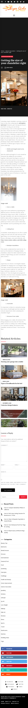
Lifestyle (3, 597)
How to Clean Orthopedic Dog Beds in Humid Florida (14, 520)
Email (17, 465)
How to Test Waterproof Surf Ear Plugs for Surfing (15, 525)
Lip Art (2, 601)
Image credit (4, 203)
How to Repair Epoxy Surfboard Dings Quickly (14, 531)
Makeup (3, 608)
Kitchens (3, 594)
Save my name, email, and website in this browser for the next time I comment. (13, 483)
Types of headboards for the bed (11, 383)
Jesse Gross (9, 67)
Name (3, 465)
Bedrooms (4, 547)
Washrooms (4, 630)
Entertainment (5, 557)
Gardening (3, 568)
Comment (4, 445)
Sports (3, 623)
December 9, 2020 (7, 403)
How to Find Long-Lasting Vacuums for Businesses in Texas (14, 514)
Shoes (2, 619)
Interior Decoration (7, 56)
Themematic (12, 698)
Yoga (2, 641)
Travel (2, 626)
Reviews (3, 616)
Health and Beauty (6, 579)
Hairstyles (3, 572)
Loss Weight (4, 605)
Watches (3, 634)
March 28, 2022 (6, 359)
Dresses (3, 554)
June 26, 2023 (6, 381)
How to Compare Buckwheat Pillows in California (14, 508)
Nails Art (3, 612)
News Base (4, 698)
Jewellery (3, 590)
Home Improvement (6, 583)
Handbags (3, 576)
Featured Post (5, 561)
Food (2, 565)
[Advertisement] (14, 34)
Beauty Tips (4, 543)
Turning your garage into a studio (12, 362)
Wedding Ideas (5, 637)
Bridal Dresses (5, 550)
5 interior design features (9, 405)
